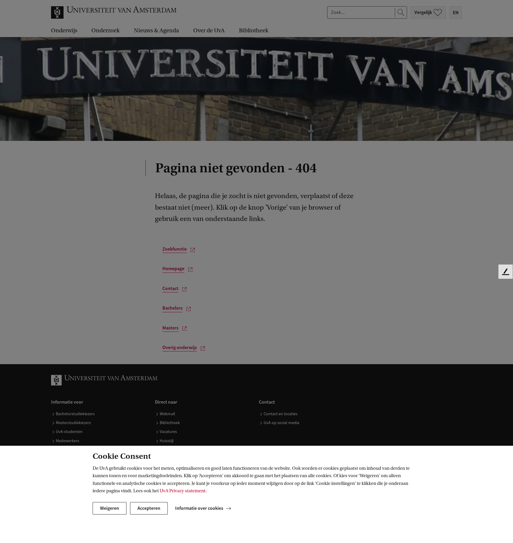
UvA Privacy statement (182, 490)
